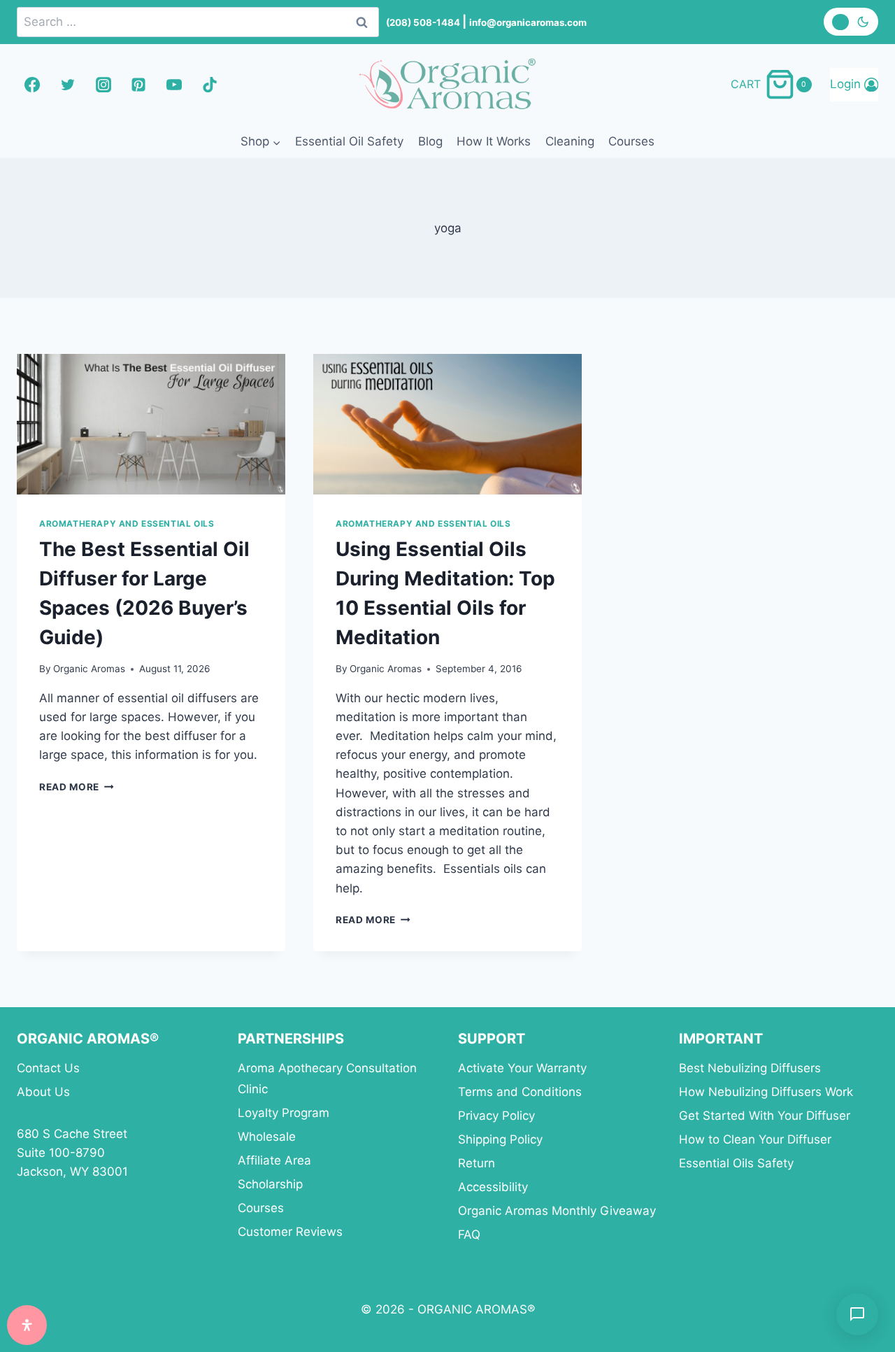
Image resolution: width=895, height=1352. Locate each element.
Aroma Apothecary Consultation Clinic (327, 1079)
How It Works (494, 141)
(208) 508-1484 (424, 22)
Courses (631, 141)
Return (476, 1163)
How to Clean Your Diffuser (755, 1139)
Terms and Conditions (520, 1092)
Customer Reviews (290, 1232)
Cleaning (569, 141)
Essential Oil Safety (349, 141)
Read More (76, 786)
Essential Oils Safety (736, 1163)
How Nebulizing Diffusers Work (766, 1092)
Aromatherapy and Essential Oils (126, 523)
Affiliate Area (274, 1160)
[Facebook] (32, 84)
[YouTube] (174, 84)
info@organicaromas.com (528, 22)
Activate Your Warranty (522, 1068)
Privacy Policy (496, 1116)
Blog (430, 141)
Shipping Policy (500, 1139)
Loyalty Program (283, 1113)
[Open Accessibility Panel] (27, 1325)
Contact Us (48, 1068)
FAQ (469, 1234)
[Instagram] (103, 84)
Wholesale (267, 1137)
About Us (43, 1092)
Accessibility (493, 1187)
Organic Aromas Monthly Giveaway (557, 1211)
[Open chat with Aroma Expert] (857, 1314)
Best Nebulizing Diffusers (750, 1068)
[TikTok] (209, 84)
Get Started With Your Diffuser (764, 1116)
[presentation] (151, 424)
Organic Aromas (89, 668)
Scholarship (270, 1184)
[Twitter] (67, 84)
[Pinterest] (138, 84)
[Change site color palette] (851, 22)
